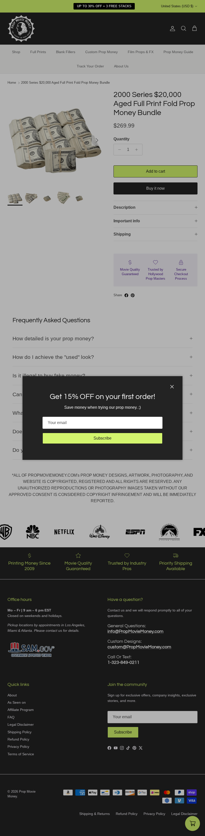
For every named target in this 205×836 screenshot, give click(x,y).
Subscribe (103, 438)
